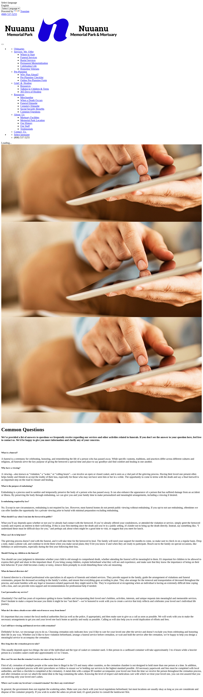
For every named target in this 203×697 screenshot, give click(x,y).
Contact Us (20, 131)
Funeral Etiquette (28, 103)
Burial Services (28, 60)
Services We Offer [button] (24, 51)
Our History (26, 123)
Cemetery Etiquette (29, 106)
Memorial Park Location (32, 120)
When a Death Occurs (31, 100)
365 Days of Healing (30, 91)
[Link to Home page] (60, 43)
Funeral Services (28, 57)
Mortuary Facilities (29, 117)
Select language (22, 134)
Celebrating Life (28, 66)
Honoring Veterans (29, 69)
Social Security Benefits (32, 109)
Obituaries (19, 48)
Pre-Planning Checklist (31, 77)
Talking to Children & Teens (34, 89)
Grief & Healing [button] (23, 83)
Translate (24, 11)
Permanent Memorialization (34, 63)
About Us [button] (19, 114)
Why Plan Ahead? (29, 74)
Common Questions (30, 111)
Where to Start (27, 54)
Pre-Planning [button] (20, 71)
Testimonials (26, 129)
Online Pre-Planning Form (33, 80)
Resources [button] (19, 94)
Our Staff (25, 126)
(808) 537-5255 (9, 14)
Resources (25, 86)
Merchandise (26, 97)
